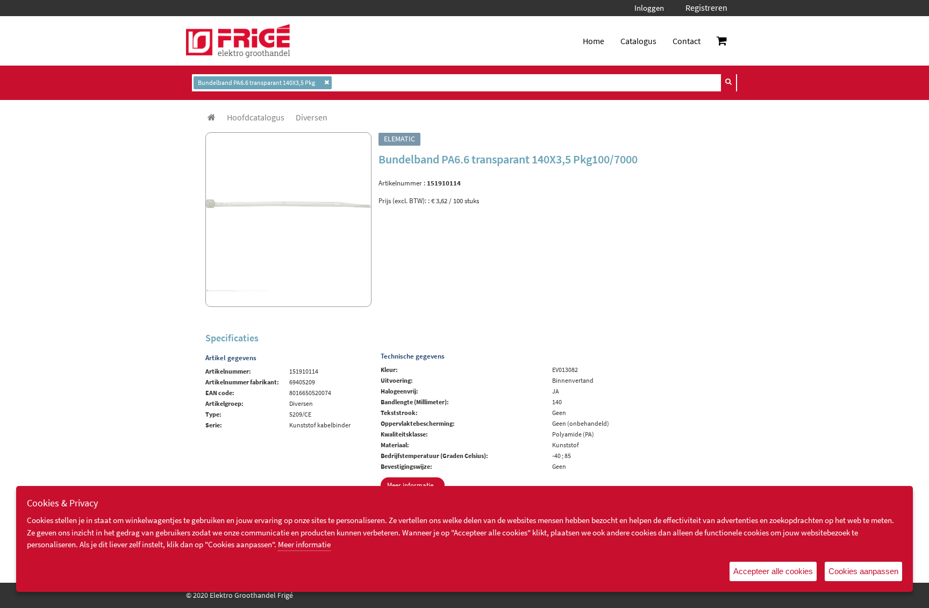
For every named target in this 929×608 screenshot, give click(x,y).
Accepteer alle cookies (773, 571)
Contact (687, 40)
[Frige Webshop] (238, 41)
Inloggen (649, 8)
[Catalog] (212, 117)
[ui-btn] (728, 82)
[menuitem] (255, 117)
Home (593, 40)
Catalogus (638, 40)
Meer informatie (304, 544)
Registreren (706, 7)
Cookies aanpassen (863, 571)
